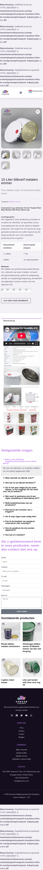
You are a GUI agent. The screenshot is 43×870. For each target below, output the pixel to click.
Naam (3, 557)
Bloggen (22, 737)
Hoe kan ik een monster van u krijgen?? (18, 511)
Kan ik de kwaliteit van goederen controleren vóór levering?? (20, 522)
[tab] (21, 320)
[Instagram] (12, 715)
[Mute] (33, 343)
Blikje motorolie (21, 750)
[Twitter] (22, 715)
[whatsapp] (31, 715)
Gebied (4, 567)
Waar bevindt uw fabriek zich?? (19, 478)
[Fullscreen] (36, 343)
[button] (21, 92)
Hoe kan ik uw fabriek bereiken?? (20, 483)
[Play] (6, 343)
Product (21, 731)
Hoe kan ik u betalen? (15, 535)
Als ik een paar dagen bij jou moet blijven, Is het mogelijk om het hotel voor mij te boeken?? (20, 489)
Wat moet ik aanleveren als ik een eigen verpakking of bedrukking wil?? (22, 497)
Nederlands (37, 91)
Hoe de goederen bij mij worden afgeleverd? (19, 529)
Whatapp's (5, 586)
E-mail (4, 576)
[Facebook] (17, 715)
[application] (21, 336)
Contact (21, 734)
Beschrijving (9, 321)
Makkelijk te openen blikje (21, 759)
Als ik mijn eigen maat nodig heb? (20, 516)
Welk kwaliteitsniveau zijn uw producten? (18, 504)
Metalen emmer (13, 190)
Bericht (4, 595)
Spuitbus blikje (21, 753)
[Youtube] (26, 715)
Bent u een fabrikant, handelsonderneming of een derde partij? (19, 461)
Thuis (3, 190)
